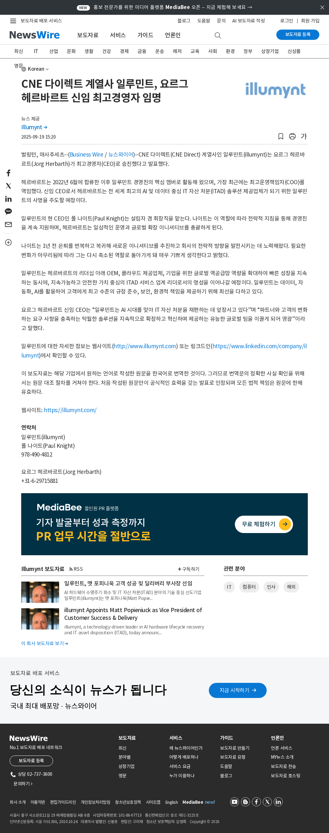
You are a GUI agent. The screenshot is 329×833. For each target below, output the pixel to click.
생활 (88, 51)
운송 (159, 51)
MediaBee (192, 802)
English (171, 802)
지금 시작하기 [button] (234, 690)
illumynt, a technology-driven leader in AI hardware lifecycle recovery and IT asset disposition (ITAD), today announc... (134, 630)
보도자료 (87, 35)
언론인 (173, 35)
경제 (124, 51)
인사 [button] (271, 587)
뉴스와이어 (120, 154)
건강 (106, 51)
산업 (53, 51)
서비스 (118, 35)
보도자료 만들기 (234, 748)
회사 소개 (18, 802)
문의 (221, 21)
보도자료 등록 (298, 34)
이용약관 (38, 802)
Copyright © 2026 (204, 821)
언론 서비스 (281, 748)
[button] (281, 136)
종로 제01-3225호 (184, 815)
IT (36, 51)
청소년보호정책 (128, 802)
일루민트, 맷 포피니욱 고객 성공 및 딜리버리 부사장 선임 (128, 583)
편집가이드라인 (63, 802)
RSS (78, 569)
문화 (71, 51)
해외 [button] (291, 587)
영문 (18, 66)
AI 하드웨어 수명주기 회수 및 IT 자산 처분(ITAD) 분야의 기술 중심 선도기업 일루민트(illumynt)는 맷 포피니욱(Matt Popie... (132, 595)
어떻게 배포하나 (184, 757)
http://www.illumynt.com (144, 346)
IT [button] (229, 587)
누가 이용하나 (182, 776)
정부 (248, 51)
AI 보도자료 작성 (248, 21)
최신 (18, 51)
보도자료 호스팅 (285, 776)
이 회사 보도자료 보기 (44, 643)
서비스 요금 (180, 766)
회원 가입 (310, 21)
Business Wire (86, 154)
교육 (195, 51)
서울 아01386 (46, 821)
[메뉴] (14, 21)
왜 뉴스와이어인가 (186, 748)
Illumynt (34, 127)
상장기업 (270, 51)
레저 (177, 51)
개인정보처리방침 (95, 802)
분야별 (125, 757)
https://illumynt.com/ (70, 410)
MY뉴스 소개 (282, 757)
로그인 (286, 21)
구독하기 (191, 569)
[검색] (218, 35)
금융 (142, 51)
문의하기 (22, 784)
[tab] (141, 738)
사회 (212, 51)
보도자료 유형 (232, 757)
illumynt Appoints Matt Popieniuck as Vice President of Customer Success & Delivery (133, 614)
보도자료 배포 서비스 (41, 21)
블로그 (184, 21)
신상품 (294, 51)
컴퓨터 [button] (249, 587)
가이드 (146, 35)
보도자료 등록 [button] (31, 761)
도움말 (203, 21)
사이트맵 (153, 802)
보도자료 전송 (283, 766)
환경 (230, 51)
